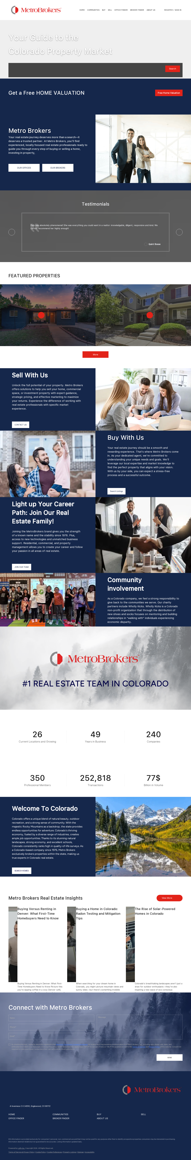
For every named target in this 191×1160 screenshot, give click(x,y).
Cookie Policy (40, 1152)
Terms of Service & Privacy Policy (21, 1152)
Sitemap (80, 1152)
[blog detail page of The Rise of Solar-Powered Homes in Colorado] (130, 944)
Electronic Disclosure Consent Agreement (72, 1044)
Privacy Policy (154, 1047)
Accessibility (89, 1152)
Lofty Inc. (21, 1148)
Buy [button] (103, 10)
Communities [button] (93, 10)
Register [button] (168, 10)
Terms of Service (138, 1047)
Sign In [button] (178, 10)
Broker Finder (137, 10)
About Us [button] (151, 10)
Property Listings (69, 1152)
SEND (169, 1057)
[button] (36, 10)
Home (82, 10)
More (95, 354)
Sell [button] (110, 10)
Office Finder (121, 10)
